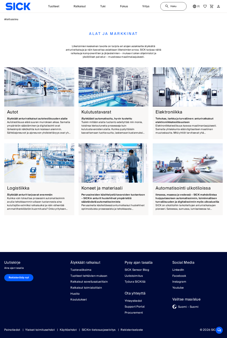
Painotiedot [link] (12, 329)
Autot (12, 112)
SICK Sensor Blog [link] (137, 270)
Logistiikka (18, 188)
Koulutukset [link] (78, 299)
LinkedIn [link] (178, 270)
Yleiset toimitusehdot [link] (40, 329)
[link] (18, 6)
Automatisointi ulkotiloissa (183, 188)
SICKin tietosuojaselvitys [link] (99, 329)
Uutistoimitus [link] (134, 276)
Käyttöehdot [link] (68, 329)
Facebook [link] (179, 276)
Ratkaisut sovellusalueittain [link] (89, 282)
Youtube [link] (178, 288)
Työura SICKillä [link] (135, 282)
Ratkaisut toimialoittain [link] (86, 288)
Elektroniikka (169, 112)
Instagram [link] (179, 282)
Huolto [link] (75, 294)
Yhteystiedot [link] (133, 301)
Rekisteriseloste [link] (132, 329)
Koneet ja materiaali (102, 188)
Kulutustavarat (96, 112)
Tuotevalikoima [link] (80, 270)
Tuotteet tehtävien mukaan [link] (88, 276)
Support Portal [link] (135, 307)
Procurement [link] (134, 313)
